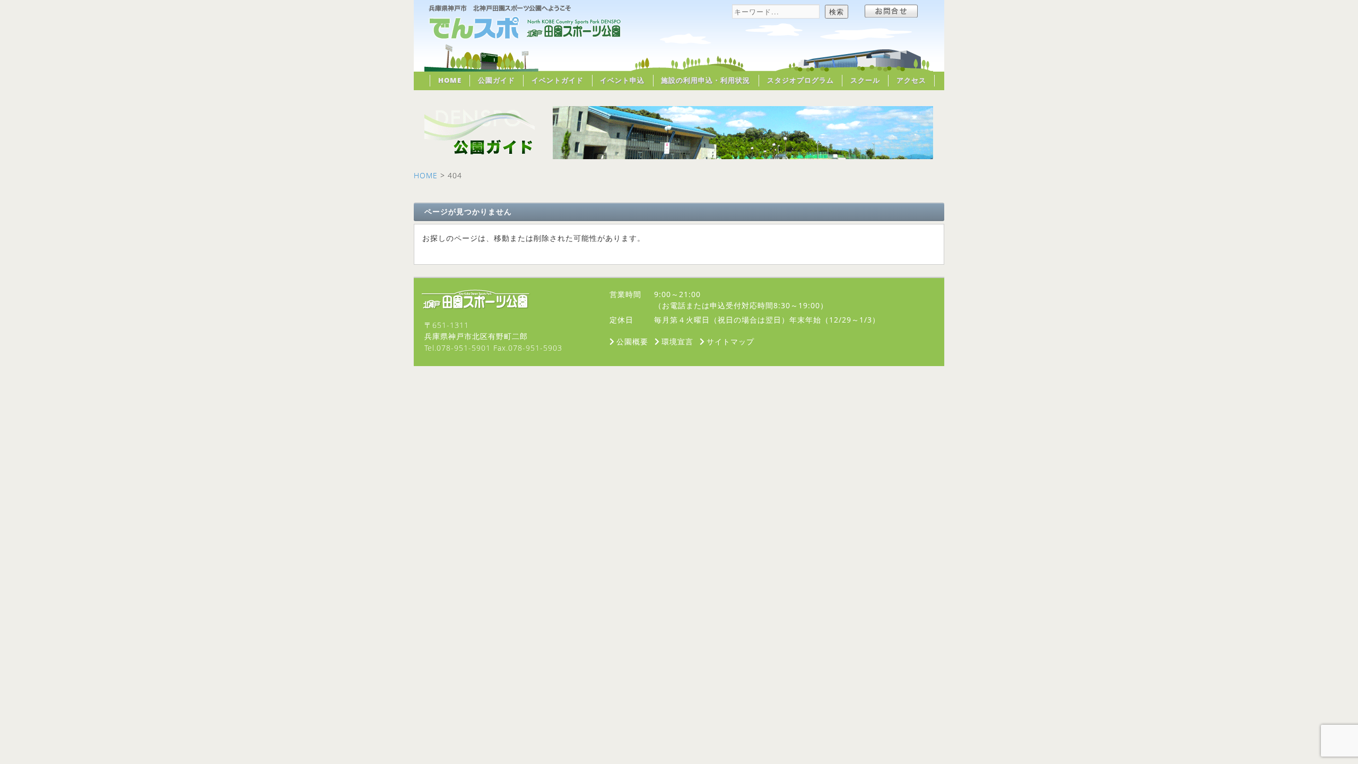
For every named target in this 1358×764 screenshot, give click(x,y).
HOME (450, 80)
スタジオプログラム (800, 80)
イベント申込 (622, 80)
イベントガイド (558, 80)
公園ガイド (496, 80)
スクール (865, 80)
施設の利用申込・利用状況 (705, 80)
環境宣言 (677, 341)
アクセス (911, 80)
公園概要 (632, 341)
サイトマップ (730, 341)
